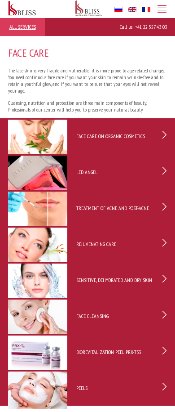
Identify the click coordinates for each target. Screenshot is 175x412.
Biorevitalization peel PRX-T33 (108, 352)
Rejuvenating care (96, 244)
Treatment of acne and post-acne (112, 208)
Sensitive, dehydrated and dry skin (114, 280)
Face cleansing (92, 316)
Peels (82, 388)
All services (22, 26)
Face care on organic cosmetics (110, 136)
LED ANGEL (86, 172)
